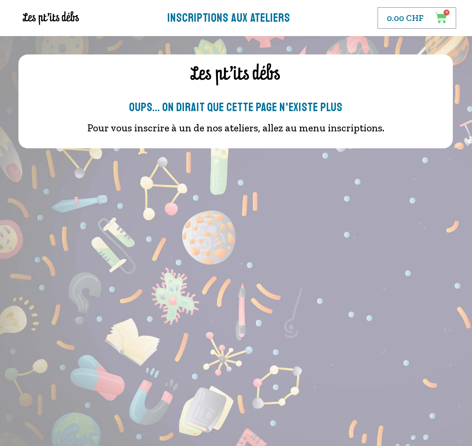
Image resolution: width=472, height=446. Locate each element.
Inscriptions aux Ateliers (228, 18)
